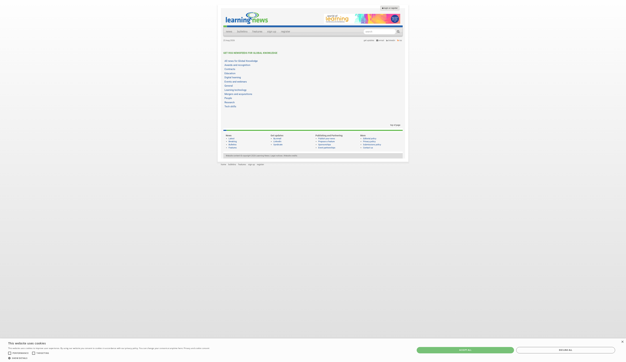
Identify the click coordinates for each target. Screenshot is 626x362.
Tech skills (230, 106)
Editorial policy (369, 138)
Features (233, 147)
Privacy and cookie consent (196, 348)
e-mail (381, 40)
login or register (390, 8)
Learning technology (235, 90)
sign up (271, 31)
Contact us (368, 147)
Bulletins (233, 144)
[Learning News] (247, 18)
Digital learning (232, 77)
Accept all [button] (465, 350)
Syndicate (278, 144)
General (228, 85)
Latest (231, 138)
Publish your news (326, 138)
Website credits (290, 156)
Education (229, 73)
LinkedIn (391, 40)
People (228, 98)
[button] (108, 358)
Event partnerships (326, 147)
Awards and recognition (237, 65)
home (223, 164)
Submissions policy (372, 144)
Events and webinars (235, 81)
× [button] (622, 342)
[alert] (313, 350)
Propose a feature (326, 141)
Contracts (229, 69)
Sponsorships (324, 144)
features (257, 31)
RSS (400, 40)
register (285, 31)
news (229, 31)
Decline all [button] (565, 350)
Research (229, 102)
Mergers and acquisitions (238, 94)
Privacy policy (369, 141)
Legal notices (276, 156)
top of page (395, 125)
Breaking (233, 141)
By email (277, 138)
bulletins (242, 31)
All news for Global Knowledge (241, 61)
